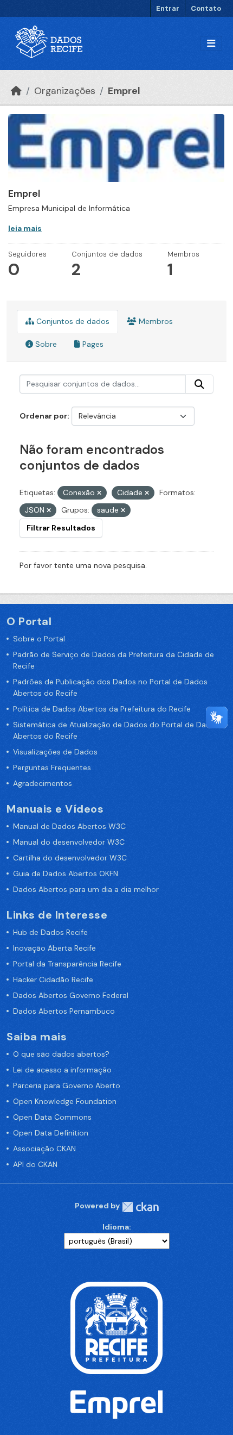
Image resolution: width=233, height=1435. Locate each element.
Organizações (64, 91)
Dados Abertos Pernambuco (64, 1011)
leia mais (25, 228)
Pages (91, 344)
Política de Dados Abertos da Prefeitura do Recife (102, 709)
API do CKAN (35, 1164)
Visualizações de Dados (55, 752)
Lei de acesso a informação (62, 1070)
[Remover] (99, 493)
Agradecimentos (42, 783)
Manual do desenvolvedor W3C (69, 842)
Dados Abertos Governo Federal (70, 995)
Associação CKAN (44, 1148)
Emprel (124, 91)
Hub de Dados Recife (50, 932)
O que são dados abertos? (61, 1054)
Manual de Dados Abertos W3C (69, 826)
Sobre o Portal (39, 639)
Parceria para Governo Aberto (66, 1085)
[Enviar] (199, 384)
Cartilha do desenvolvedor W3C (70, 858)
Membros (155, 321)
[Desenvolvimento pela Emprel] (116, 1403)
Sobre (45, 344)
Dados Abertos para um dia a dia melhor (86, 889)
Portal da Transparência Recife (67, 964)
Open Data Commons (52, 1117)
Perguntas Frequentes (52, 767)
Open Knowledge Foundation (64, 1101)
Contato (206, 8)
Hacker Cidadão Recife (53, 979)
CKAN (140, 1207)
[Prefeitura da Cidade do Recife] (116, 1327)
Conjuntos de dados (71, 321)
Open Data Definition (50, 1133)
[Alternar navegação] (211, 44)
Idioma (115, 1227)
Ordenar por (43, 416)
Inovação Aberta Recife (54, 948)
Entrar (167, 8)
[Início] (16, 91)
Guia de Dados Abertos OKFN (65, 873)
